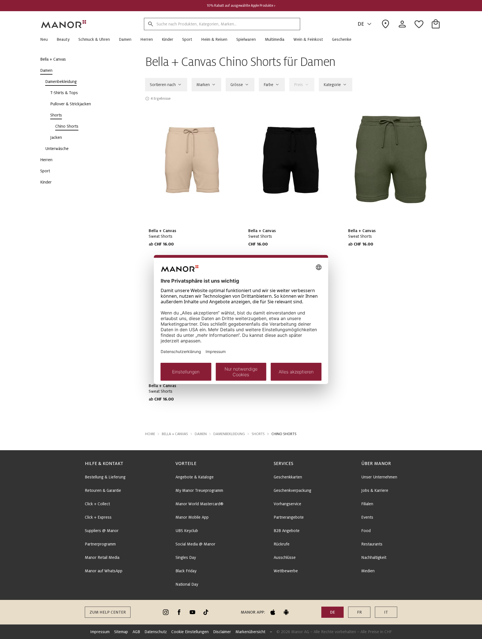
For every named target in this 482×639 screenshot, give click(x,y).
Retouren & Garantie (103, 490)
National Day (186, 584)
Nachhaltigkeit (373, 557)
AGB (136, 632)
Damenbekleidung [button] (229, 434)
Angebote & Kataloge (194, 477)
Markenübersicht (250, 632)
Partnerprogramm (100, 544)
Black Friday (185, 571)
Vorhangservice (287, 504)
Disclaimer (222, 632)
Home (150, 434)
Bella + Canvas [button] (175, 434)
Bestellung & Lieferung (105, 477)
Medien (368, 571)
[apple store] (272, 612)
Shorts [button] (258, 434)
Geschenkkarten (288, 477)
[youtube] (192, 612)
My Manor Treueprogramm (199, 490)
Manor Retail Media (102, 557)
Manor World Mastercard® (199, 504)
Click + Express (98, 517)
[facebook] (179, 612)
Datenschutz (155, 632)
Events (367, 517)
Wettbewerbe (286, 571)
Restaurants (371, 544)
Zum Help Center (108, 612)
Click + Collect (97, 504)
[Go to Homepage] (64, 24)
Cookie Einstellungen (190, 632)
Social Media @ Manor (195, 544)
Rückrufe (282, 544)
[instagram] (165, 612)
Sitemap (121, 632)
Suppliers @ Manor (102, 530)
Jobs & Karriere (374, 490)
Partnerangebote (289, 517)
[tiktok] (205, 612)
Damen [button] (201, 434)
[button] (46, 39)
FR (359, 612)
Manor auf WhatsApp (103, 571)
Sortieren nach (163, 84)
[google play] (286, 612)
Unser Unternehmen (379, 477)
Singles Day (185, 557)
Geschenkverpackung (292, 490)
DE (361, 24)
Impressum (100, 632)
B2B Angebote (287, 530)
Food (366, 530)
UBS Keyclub (186, 530)
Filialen (367, 504)
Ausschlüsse (285, 557)
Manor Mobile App (192, 517)
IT (386, 612)
